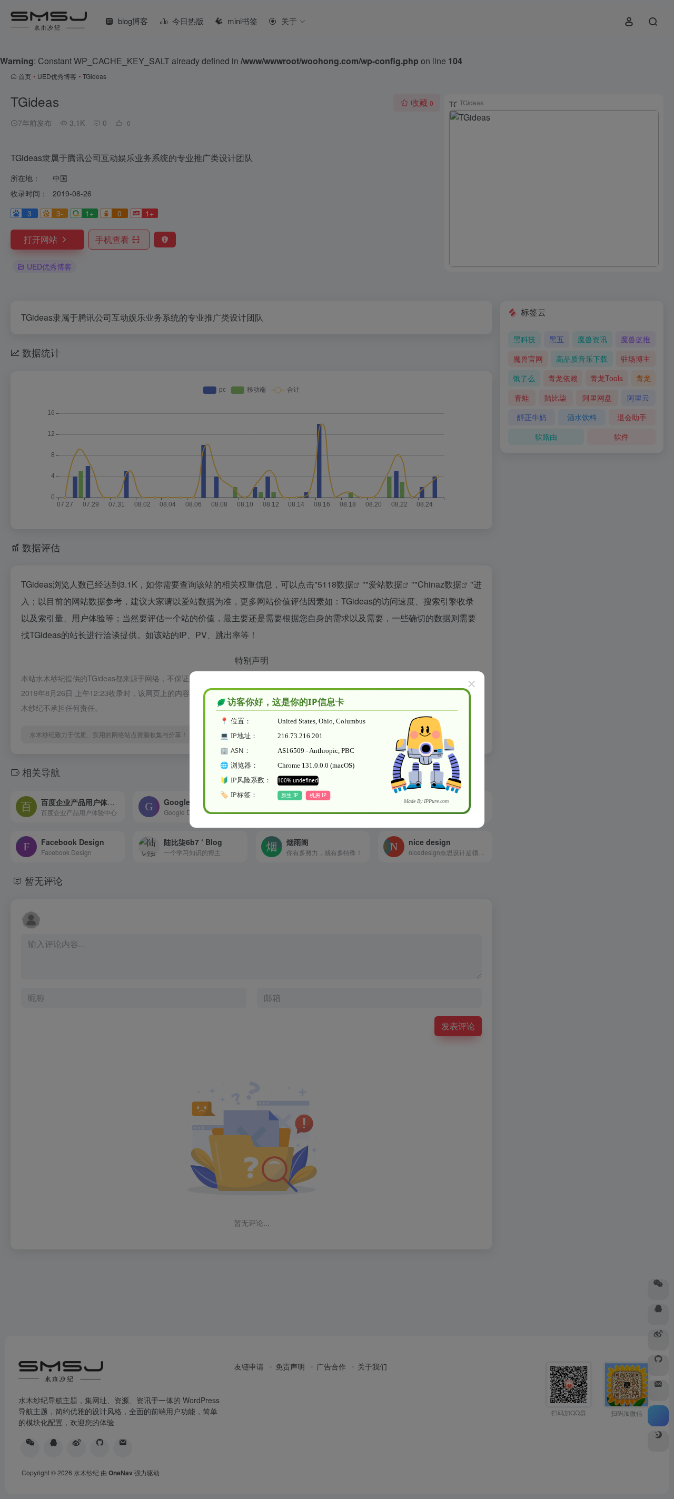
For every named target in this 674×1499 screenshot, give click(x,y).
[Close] (472, 684)
